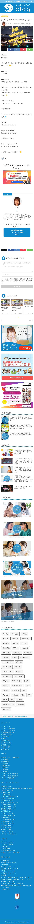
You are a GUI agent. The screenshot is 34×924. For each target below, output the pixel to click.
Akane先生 (15, 634)
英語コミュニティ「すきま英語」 (10, 852)
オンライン (5, 575)
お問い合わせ (5, 749)
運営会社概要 (5, 860)
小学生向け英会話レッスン (9, 804)
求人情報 (3, 875)
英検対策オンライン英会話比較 (10, 757)
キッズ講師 (20, 877)
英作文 (5, 699)
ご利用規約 (4, 864)
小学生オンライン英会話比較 (9, 774)
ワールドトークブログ (7, 842)
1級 (13, 788)
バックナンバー (7, 662)
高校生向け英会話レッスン (9, 809)
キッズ (14, 657)
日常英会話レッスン (7, 800)
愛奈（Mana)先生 (17, 685)
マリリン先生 (7, 676)
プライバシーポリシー (7, 866)
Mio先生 (24, 643)
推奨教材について (6, 745)
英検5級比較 (4, 771)
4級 (28, 788)
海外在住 (5, 695)
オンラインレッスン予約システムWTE (12, 883)
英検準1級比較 (5, 761)
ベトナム (19, 671)
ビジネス (19, 662)
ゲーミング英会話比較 (7, 778)
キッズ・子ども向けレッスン (9, 796)
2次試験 (5, 634)
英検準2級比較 (5, 765)
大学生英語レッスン (7, 811)
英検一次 (25, 885)
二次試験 (5, 681)
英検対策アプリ (5, 889)
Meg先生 (15, 643)
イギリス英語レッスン (7, 823)
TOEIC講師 (9, 879)
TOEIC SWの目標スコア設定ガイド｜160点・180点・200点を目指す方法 (21, 418)
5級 (30, 788)
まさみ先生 (27, 652)
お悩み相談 (6, 652)
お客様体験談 (5, 736)
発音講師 (15, 879)
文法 (28, 685)
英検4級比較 (4, 769)
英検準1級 (21, 704)
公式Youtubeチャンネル (8, 850)
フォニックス (7, 667)
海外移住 (15, 695)
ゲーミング (27, 879)
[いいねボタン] (2, 158)
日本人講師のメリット (7, 732)
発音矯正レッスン (6, 792)
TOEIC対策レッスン (7, 790)
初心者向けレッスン (7, 786)
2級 (19, 788)
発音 (29, 695)
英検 (12, 699)
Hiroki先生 (15, 638)
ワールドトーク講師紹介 (8, 728)
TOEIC (15, 648)
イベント (5, 657)
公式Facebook (5, 848)
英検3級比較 (4, 767)
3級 (25, 788)
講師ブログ (6, 709)
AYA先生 (5, 638)
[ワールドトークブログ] (17, 11)
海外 (24, 690)
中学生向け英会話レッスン (9, 807)
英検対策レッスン (8, 704)
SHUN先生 (6, 648)
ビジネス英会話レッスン (8, 798)
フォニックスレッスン (7, 813)
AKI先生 (24, 634)
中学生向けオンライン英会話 (7, 621)
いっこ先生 (24, 648)
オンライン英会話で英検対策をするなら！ (12, 517)
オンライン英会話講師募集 (9, 877)
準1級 (16, 788)
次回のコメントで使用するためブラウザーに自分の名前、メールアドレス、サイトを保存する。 (17, 280)
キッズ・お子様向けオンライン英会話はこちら (13, 536)
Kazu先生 (6, 643)
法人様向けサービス (7, 825)
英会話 (9, 575)
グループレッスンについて (9, 834)
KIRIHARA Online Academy (9, 885)
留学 (22, 695)
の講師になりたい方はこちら (17, 575)
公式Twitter (4, 846)
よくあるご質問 (5, 747)
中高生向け (27, 877)
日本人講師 (15, 690)
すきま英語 (4, 16)
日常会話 (5, 690)
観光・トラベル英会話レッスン (10, 802)
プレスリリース (7, 671)
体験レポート (16, 681)
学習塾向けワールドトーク (9, 873)
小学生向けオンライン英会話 (7, 598)
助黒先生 (5, 685)
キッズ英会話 (24, 657)
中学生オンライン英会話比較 (9, 776)
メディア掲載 (19, 676)
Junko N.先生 (26, 638)
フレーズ (17, 667)
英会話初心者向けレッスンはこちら (11, 556)
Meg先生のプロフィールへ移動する (17, 232)
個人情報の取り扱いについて (9, 869)
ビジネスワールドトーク (8, 871)
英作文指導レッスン (7, 821)
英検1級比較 (4, 759)
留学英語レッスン (6, 829)
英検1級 (19, 699)
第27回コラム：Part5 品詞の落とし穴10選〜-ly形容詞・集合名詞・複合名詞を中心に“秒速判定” (21, 426)
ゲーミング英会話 (6, 827)
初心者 (26, 681)
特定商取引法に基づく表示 (9, 862)
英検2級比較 (4, 763)
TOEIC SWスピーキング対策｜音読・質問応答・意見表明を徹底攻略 (21, 433)
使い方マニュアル (6, 743)
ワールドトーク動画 (7, 844)
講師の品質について (7, 734)
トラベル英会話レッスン (8, 819)
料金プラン (4, 738)
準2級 (22, 788)
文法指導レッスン (6, 794)
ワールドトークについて (8, 730)
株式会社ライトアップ (7, 881)
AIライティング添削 (7, 831)
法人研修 (5, 887)
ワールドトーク (5, 726)
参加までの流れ (5, 740)
